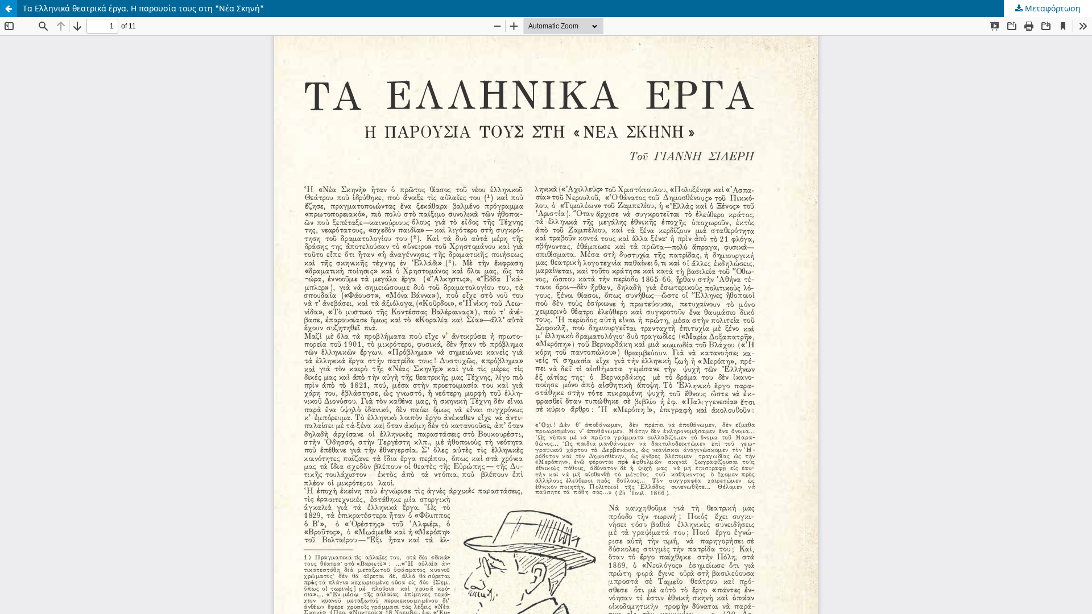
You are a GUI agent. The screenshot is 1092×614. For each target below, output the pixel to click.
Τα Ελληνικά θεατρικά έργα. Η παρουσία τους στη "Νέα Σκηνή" (143, 8)
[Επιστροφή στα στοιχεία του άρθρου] (8, 8)
